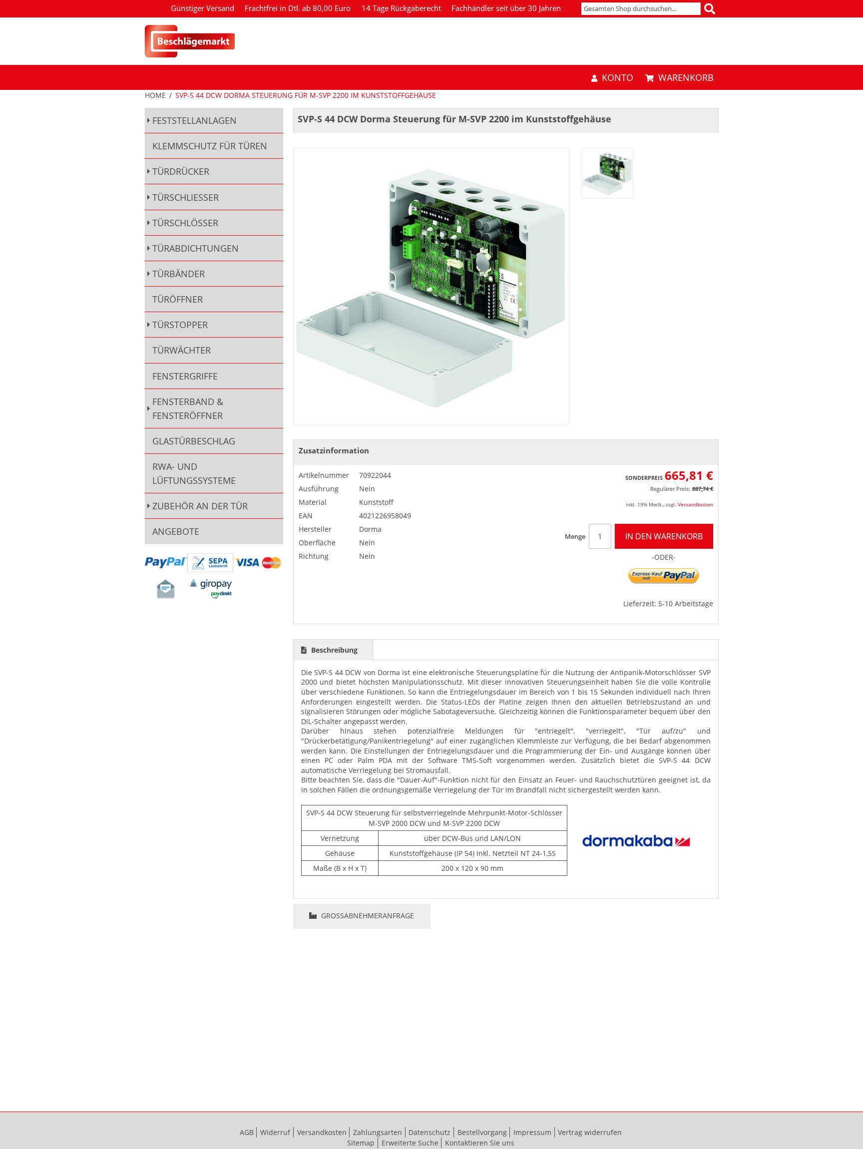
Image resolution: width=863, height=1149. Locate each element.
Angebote (175, 531)
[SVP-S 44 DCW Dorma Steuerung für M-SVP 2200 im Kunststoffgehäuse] (607, 173)
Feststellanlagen (194, 120)
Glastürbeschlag (193, 441)
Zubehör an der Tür (200, 506)
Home (155, 95)
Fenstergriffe (185, 376)
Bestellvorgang (482, 1132)
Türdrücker (180, 171)
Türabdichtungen (195, 248)
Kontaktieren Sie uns (479, 1143)
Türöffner (177, 299)
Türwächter (181, 350)
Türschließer (185, 197)
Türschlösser (185, 223)
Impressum (532, 1132)
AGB (247, 1132)
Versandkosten (695, 504)
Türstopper (180, 325)
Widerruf (275, 1132)
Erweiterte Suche (410, 1143)
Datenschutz (429, 1132)
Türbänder (178, 274)
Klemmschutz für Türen (209, 146)
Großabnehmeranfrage (366, 915)
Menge (575, 536)
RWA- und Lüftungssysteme (194, 473)
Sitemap (361, 1143)
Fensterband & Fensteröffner (187, 408)
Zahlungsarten (377, 1132)
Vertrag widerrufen (590, 1132)
